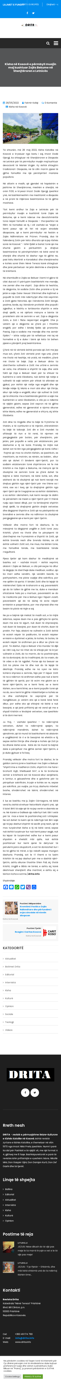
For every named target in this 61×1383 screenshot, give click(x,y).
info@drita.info (24, 1338)
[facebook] (27, 13)
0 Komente (51, 102)
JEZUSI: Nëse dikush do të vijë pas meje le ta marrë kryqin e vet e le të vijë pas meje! (38, 1250)
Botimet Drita (12, 966)
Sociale (9, 1014)
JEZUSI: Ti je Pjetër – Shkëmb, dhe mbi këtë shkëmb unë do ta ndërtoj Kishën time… (37, 1270)
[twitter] (33, 13)
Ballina (8, 1189)
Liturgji (23, 1243)
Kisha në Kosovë (18, 106)
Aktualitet (10, 958)
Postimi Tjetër (28, 930)
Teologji (9, 1022)
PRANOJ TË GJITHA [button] (33, 1376)
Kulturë (9, 998)
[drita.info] (30, 25)
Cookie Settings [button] (12, 1376)
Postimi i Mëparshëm (35, 909)
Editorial (9, 974)
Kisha (8, 990)
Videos (8, 1030)
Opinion (9, 1006)
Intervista (10, 982)
